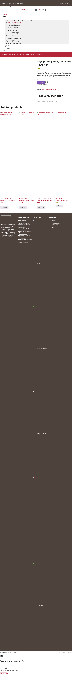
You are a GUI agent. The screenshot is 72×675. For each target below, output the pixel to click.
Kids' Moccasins (22, 230)
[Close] (1, 656)
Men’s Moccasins (13, 27)
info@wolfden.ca (7, 3)
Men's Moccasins (22, 232)
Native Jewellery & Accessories (14, 24)
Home (1, 54)
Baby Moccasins (13, 28)
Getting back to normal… (42, 348)
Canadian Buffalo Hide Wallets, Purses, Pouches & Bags (20, 20)
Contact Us (7, 48)
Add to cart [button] (59, 205)
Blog (6, 46)
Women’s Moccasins (14, 32)
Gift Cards (21, 226)
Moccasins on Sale (13, 33)
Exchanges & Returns (67, 652)
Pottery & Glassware (12, 40)
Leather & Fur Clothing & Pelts (14, 38)
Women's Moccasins (23, 242)
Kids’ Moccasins (13, 30)
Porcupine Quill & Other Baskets (14, 41)
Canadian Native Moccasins (13, 25)
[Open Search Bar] (4, 51)
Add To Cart (4, 207)
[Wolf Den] (5, 14)
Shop (6, 19)
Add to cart (41, 82)
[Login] (39, 9)
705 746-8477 (62, 221)
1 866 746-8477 (20, 3)
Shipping (60, 652)
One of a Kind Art (11, 37)
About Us (7, 45)
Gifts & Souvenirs (11, 35)
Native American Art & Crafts (14, 22)
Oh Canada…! (40, 605)
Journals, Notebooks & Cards (14, 43)
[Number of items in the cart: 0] (45, 10)
